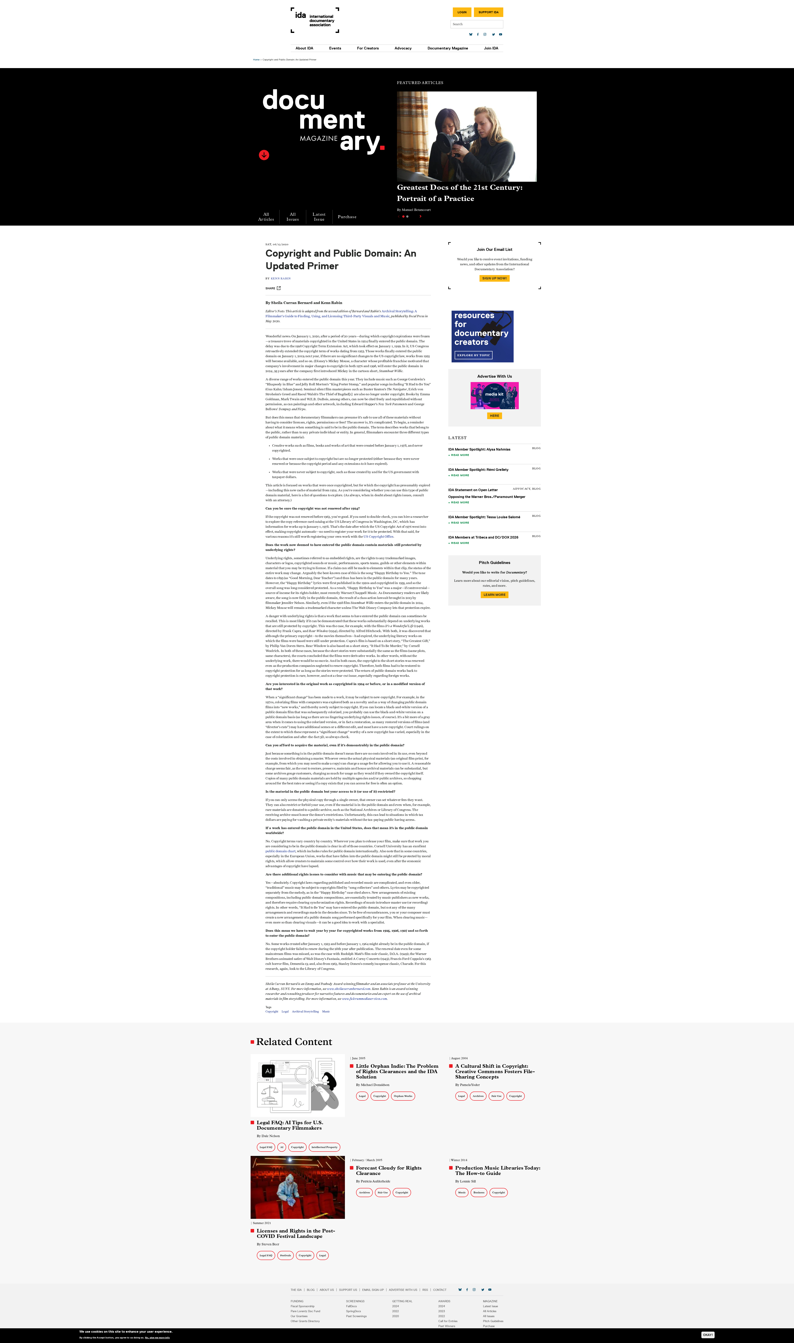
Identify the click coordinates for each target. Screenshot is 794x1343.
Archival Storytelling (305, 1011)
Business (479, 1192)
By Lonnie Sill (465, 1181)
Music (326, 1011)
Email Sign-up (373, 1289)
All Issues (293, 217)
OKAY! (708, 1335)
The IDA (296, 1289)
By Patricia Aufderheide (373, 1181)
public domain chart (280, 851)
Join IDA (491, 48)
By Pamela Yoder (467, 1085)
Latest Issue (319, 217)
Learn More (495, 595)
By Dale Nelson (268, 1136)
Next (421, 216)
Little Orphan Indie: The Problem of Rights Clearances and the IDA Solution (397, 1071)
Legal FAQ (266, 1147)
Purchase (347, 216)
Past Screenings (356, 1316)
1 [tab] (403, 216)
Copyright (271, 1011)
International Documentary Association (315, 20)
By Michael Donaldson (372, 1085)
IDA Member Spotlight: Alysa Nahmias (479, 449)
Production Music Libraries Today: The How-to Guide (497, 1170)
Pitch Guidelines (493, 1321)
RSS (425, 1289)
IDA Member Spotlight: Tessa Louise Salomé (484, 517)
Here (494, 416)
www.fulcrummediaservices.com (364, 999)
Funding (297, 1301)
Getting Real (402, 1301)
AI (281, 1147)
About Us (327, 1289)
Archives (478, 1096)
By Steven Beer (268, 1244)
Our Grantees (299, 1316)
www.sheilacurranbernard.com (348, 989)
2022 (395, 1311)
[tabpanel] (467, 153)
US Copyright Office (378, 536)
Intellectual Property (324, 1147)
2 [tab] (407, 216)
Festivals (285, 1255)
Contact (439, 1289)
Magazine (490, 1301)
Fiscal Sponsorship (302, 1306)
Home (256, 59)
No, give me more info (157, 1337)
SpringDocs (353, 1311)
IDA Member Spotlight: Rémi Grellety (478, 470)
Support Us (348, 1289)
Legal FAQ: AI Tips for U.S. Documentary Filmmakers (290, 1125)
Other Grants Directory (305, 1321)
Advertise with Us (403, 1289)
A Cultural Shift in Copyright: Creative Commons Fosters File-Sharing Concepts (495, 1071)
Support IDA (489, 12)
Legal (285, 1011)
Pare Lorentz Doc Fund (305, 1311)
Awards (444, 1301)
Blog (310, 1289)
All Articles (266, 217)
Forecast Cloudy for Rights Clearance (389, 1170)
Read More (460, 455)
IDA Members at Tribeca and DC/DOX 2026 (483, 537)
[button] (264, 155)
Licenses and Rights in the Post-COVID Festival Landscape (296, 1233)
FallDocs (351, 1306)
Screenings (355, 1301)
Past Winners (446, 1326)
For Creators (368, 48)
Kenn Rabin (281, 278)
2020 (395, 1316)
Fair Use (496, 1096)
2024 (395, 1306)
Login (462, 12)
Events (335, 48)
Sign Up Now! (494, 278)
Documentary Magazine (448, 48)
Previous (398, 216)
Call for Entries (447, 1321)
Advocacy (403, 48)
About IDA (304, 48)
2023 (441, 1311)
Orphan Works (403, 1096)
